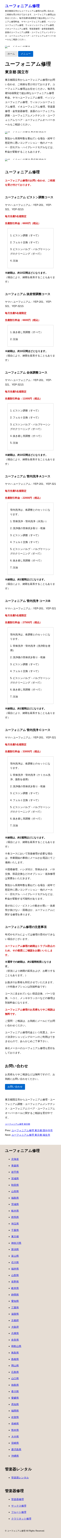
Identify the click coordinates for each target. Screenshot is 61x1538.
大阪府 (15, 1327)
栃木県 (15, 1210)
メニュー (26, 53)
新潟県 (15, 1249)
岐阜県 (15, 1288)
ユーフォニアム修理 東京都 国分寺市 (32, 1130)
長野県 (15, 1281)
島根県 (15, 1359)
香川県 (15, 1391)
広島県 (15, 1372)
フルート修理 (18, 1512)
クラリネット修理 (21, 1518)
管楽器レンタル (20, 1477)
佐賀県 (15, 1417)
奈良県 (15, 1340)
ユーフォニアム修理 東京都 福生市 (30, 1135)
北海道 (15, 1159)
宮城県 (15, 1178)
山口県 (15, 1378)
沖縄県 (15, 1456)
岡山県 (15, 1365)
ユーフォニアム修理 (22, 6)
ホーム (11, 53)
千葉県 (15, 1230)
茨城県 (15, 1204)
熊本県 (15, 1430)
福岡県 (15, 1410)
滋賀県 (15, 1314)
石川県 (15, 1262)
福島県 (15, 1198)
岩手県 (15, 1172)
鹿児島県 (16, 1449)
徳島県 (15, 1385)
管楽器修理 (17, 1499)
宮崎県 (15, 1443)
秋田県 (15, 1185)
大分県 (15, 1436)
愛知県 (15, 1301)
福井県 (15, 1268)
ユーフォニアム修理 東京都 (17, 1124)
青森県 (15, 1165)
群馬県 (15, 1217)
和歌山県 (16, 1346)
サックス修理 (18, 1505)
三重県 (15, 1307)
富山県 (15, 1256)
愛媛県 (15, 1398)
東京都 (15, 1236)
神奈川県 (16, 1243)
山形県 (15, 1191)
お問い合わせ (15, 1086)
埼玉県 (15, 1223)
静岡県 (15, 1294)
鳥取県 (15, 1352)
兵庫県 (15, 1333)
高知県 (15, 1404)
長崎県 (15, 1423)
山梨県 (15, 1275)
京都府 (15, 1320)
